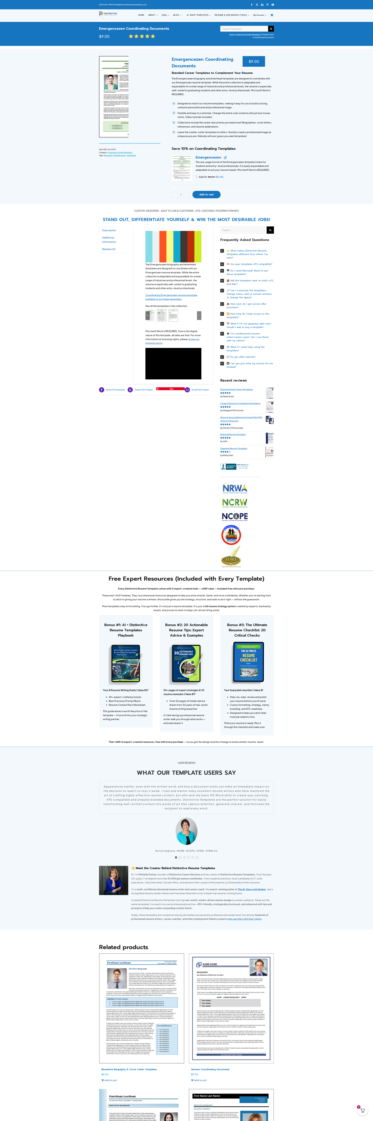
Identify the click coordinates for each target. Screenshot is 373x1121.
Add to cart (206, 194)
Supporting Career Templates (248, 34)
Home (232, 34)
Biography (108, 155)
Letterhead (131, 155)
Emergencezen (119, 155)
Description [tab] (109, 230)
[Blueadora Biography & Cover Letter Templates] (141, 1008)
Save (171, 389)
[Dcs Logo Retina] (108, 11)
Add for (211, 176)
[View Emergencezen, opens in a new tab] (225, 157)
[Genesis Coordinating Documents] (231, 1008)
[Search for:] (244, 28)
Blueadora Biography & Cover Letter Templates (129, 1069)
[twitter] (257, 4)
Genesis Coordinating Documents (210, 1069)
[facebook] (252, 4)
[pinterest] (267, 4)
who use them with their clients (245, 918)
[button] (182, 168)
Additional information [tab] (109, 239)
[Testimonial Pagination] (176, 857)
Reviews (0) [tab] (108, 249)
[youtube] (273, 4)
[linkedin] (262, 4)
